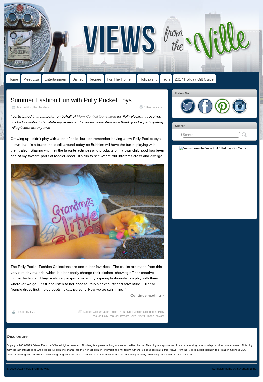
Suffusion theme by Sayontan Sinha (234, 368)
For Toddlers (41, 107)
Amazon (104, 311)
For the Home (119, 79)
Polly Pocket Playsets (115, 315)
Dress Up (125, 311)
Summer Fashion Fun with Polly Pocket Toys (71, 100)
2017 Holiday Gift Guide (194, 79)
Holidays (146, 79)
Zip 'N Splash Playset (151, 315)
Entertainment (55, 79)
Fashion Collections (144, 311)
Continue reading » (147, 295)
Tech (166, 79)
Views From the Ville (36, 368)
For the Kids (24, 107)
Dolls (114, 311)
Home (13, 79)
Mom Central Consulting (96, 116)
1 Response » (153, 107)
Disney (77, 79)
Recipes (95, 79)
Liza (32, 311)
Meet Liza (31, 79)
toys (133, 315)
